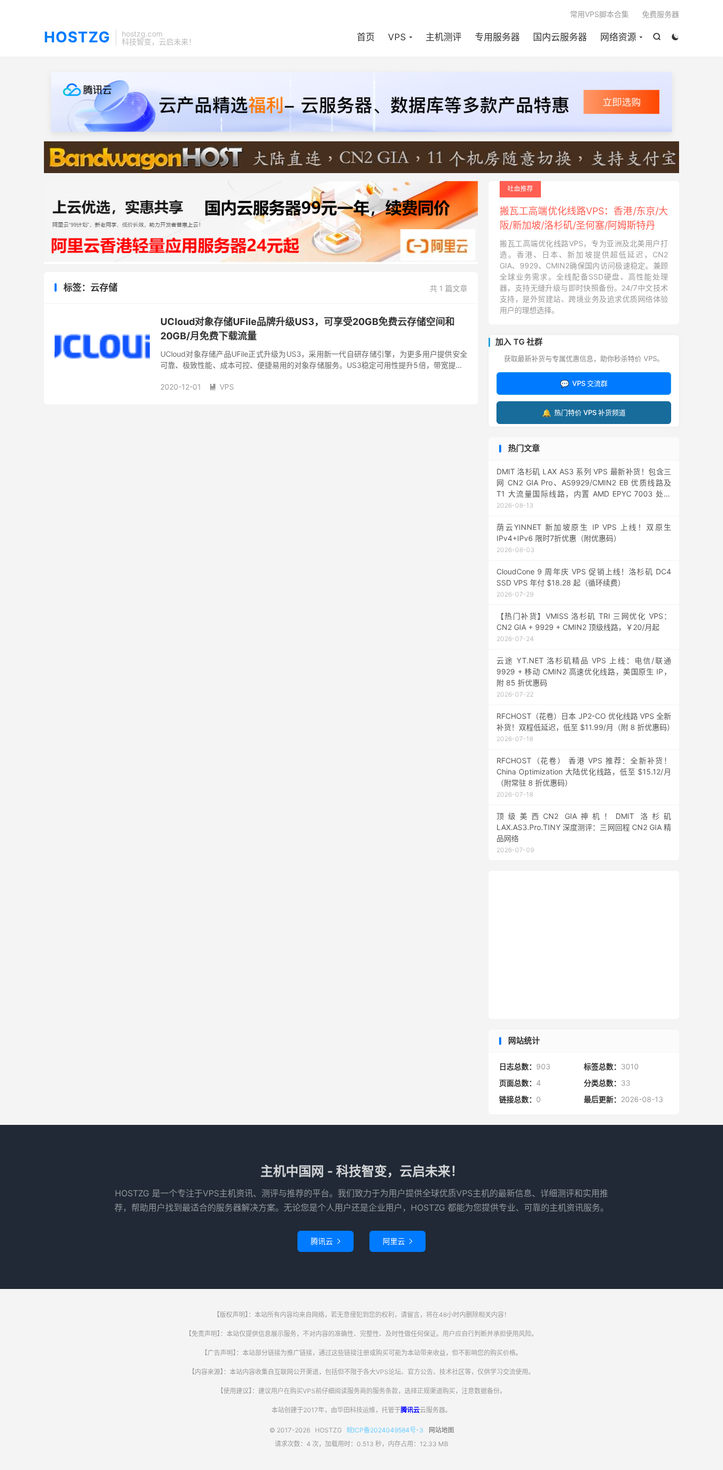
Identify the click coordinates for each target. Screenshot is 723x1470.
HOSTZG (77, 37)
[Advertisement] (584, 945)
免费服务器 (660, 14)
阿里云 (397, 1241)
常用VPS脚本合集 (599, 14)
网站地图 (441, 1430)
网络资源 (618, 37)
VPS (397, 37)
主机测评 (444, 37)
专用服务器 (497, 37)
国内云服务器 (560, 37)
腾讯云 (325, 1241)
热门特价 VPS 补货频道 (584, 412)
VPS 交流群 (584, 383)
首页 (366, 37)
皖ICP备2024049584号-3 (385, 1430)
